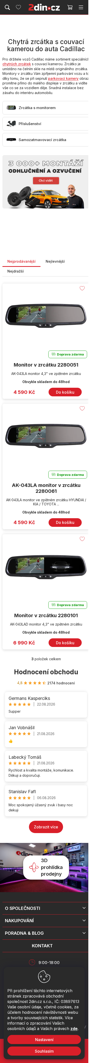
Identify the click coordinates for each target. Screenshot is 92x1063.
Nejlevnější (55, 261)
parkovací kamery (63, 78)
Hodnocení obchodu (46, 672)
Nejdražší (15, 271)
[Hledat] (7, 7)
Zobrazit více (46, 826)
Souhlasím (44, 1051)
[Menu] (81, 7)
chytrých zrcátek (16, 64)
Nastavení (44, 1039)
